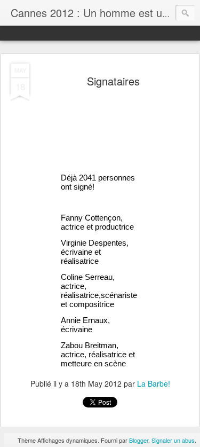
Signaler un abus (173, 440)
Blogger (138, 440)
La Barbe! (153, 383)
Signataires (113, 81)
